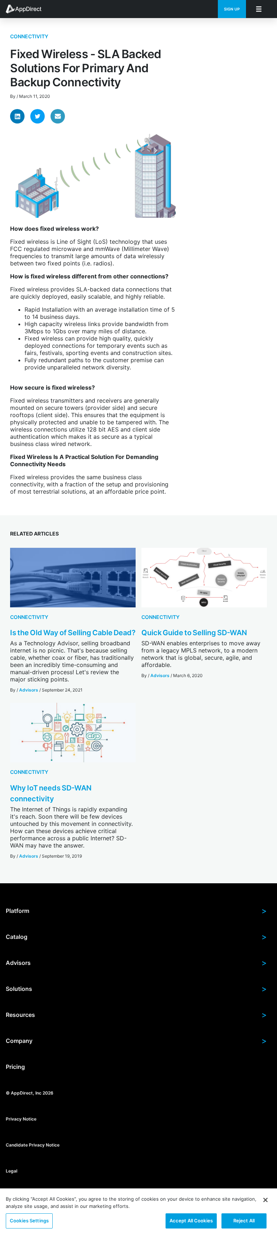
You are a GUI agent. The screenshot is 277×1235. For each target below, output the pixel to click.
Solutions (136, 988)
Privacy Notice (21, 1118)
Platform (136, 910)
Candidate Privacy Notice (33, 1144)
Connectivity (29, 36)
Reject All (244, 1220)
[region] (138, 1211)
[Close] (265, 1200)
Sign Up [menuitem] (232, 9)
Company (136, 1040)
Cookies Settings (29, 1220)
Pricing (15, 1066)
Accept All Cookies (191, 1220)
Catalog (136, 936)
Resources (136, 1014)
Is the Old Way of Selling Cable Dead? (73, 632)
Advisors (28, 690)
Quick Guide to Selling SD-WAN (194, 632)
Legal (11, 1170)
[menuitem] (27, 9)
